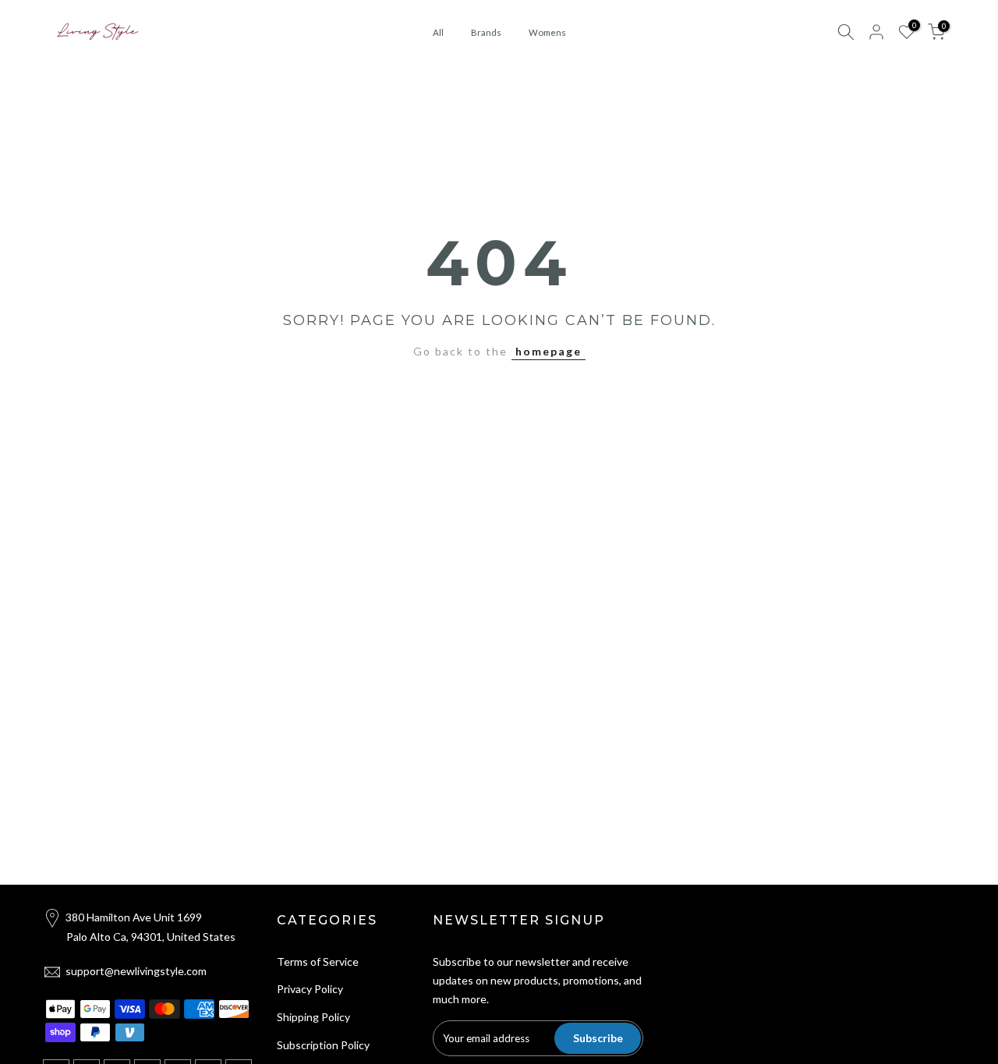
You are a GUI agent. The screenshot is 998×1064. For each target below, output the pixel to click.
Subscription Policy (323, 1045)
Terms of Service (318, 961)
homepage (548, 351)
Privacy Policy (310, 988)
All (438, 32)
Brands (486, 32)
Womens (547, 32)
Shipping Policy (313, 1016)
